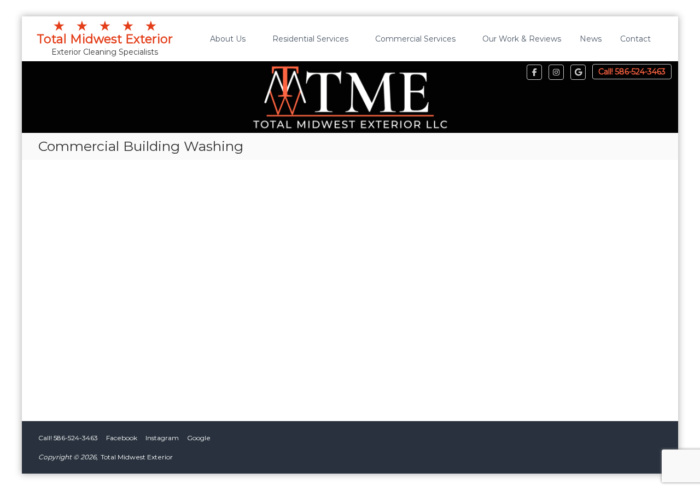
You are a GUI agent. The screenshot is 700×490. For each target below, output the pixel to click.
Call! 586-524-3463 (632, 72)
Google (199, 438)
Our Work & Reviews (521, 39)
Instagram (162, 438)
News (591, 39)
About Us (228, 39)
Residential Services (310, 39)
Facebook (121, 438)
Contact (635, 39)
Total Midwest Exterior (105, 33)
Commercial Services (415, 39)
